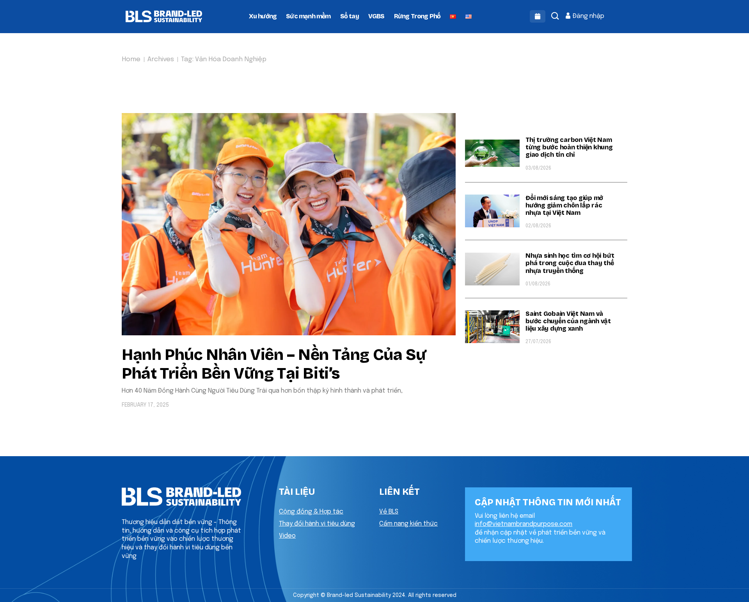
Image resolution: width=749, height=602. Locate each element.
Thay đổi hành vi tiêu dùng (317, 524)
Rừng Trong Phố (417, 16)
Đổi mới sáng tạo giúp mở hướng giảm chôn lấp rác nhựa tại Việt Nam (564, 205)
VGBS (376, 16)
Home (131, 59)
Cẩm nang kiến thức (408, 524)
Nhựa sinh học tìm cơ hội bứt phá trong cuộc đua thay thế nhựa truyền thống (569, 263)
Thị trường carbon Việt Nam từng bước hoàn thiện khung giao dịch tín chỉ (569, 147)
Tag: (223, 59)
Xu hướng (263, 16)
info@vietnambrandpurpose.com (523, 524)
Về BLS (388, 511)
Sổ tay (349, 16)
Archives (160, 59)
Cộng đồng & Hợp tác (311, 511)
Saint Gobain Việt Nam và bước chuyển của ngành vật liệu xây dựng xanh (568, 321)
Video (287, 536)
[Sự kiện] (537, 16)
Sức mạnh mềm (308, 16)
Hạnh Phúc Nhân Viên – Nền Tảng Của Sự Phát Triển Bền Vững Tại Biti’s (274, 364)
